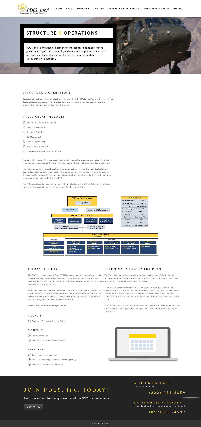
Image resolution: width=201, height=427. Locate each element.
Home (59, 9)
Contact (178, 9)
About (70, 9)
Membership (84, 9)
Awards (99, 9)
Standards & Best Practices (124, 9)
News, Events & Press (156, 9)
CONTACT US (33, 407)
